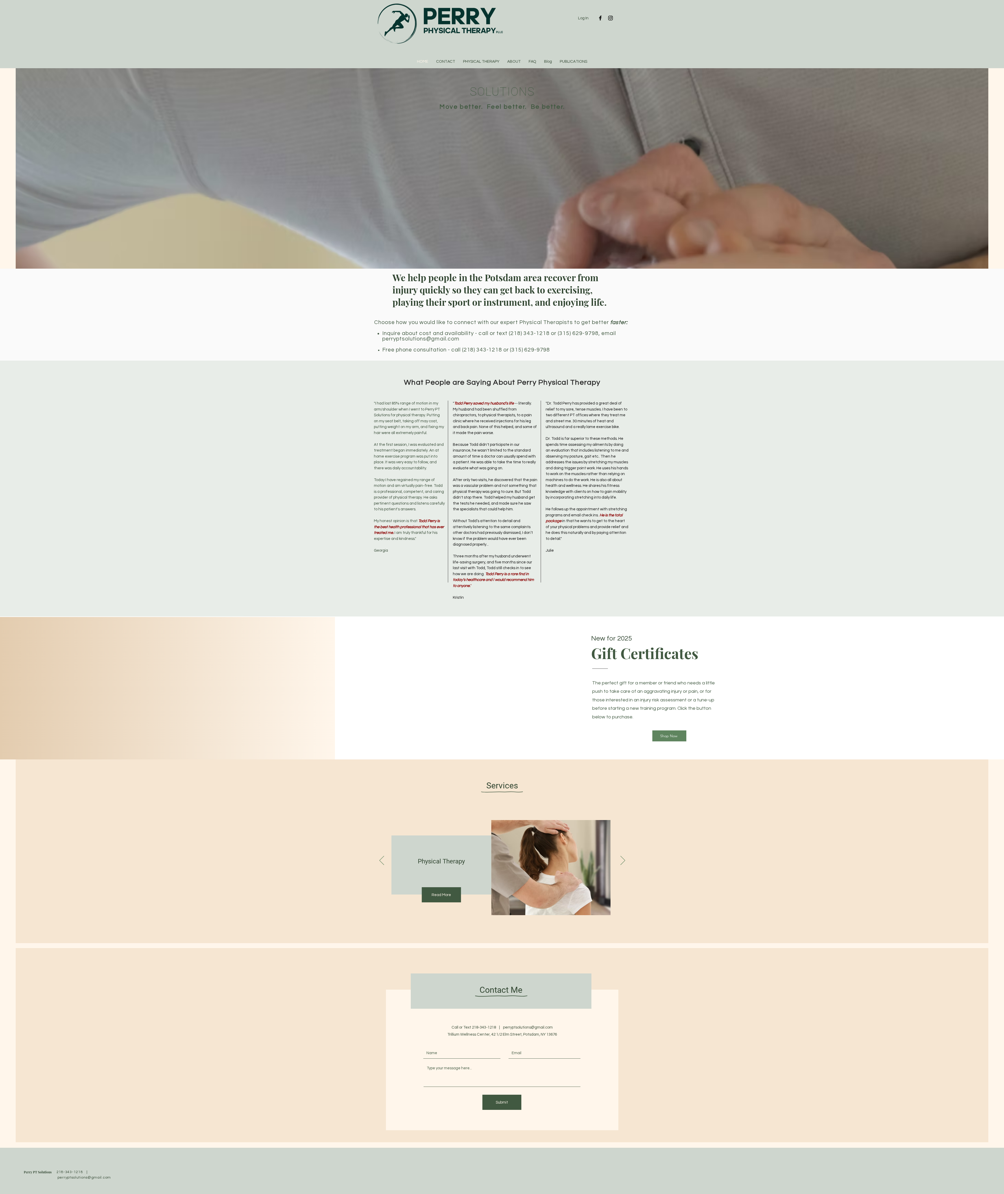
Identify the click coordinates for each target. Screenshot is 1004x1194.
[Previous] (381, 861)
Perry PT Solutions (38, 1172)
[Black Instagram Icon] (610, 18)
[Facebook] (600, 18)
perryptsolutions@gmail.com (420, 339)
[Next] (622, 861)
